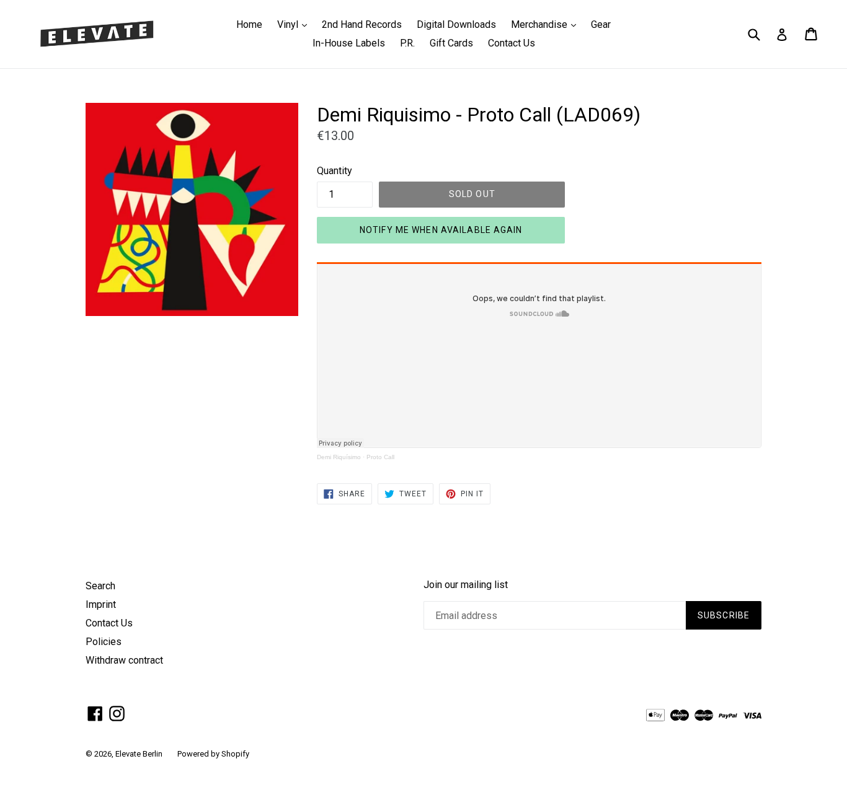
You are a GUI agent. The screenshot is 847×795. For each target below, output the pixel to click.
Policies (104, 642)
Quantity (334, 171)
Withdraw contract (124, 660)
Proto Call (380, 457)
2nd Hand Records (362, 24)
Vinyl (295, 24)
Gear (601, 24)
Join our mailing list (465, 585)
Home (249, 24)
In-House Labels (349, 43)
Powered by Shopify (213, 753)
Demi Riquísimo (339, 457)
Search (100, 586)
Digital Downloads (456, 24)
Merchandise (546, 24)
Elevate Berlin (138, 753)
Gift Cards (451, 43)
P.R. (407, 43)
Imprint (101, 604)
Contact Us (511, 43)
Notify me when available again (441, 230)
